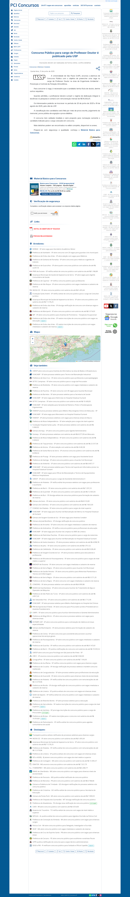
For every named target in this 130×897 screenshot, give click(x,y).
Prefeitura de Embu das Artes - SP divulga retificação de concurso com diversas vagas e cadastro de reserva (65, 306)
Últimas (16, 43)
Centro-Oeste (18, 40)
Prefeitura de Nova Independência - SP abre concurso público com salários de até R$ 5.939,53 (64, 439)
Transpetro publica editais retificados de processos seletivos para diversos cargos (63, 735)
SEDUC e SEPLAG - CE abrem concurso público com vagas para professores (111, 249)
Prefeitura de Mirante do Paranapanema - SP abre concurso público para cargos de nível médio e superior (66, 559)
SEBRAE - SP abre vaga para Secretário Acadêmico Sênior (54, 249)
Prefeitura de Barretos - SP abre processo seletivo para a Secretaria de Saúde (61, 394)
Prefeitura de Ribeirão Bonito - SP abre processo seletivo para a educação (60, 701)
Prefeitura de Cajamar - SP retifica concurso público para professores (59, 281)
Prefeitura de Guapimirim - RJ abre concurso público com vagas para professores (111, 75)
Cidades (16, 56)
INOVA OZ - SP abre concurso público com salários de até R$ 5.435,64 (59, 290)
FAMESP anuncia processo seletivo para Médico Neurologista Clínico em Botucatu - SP (65, 411)
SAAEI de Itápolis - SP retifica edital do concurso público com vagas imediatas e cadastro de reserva (66, 696)
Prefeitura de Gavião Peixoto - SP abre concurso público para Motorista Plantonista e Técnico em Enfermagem (65, 572)
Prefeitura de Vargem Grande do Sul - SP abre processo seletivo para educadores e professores (64, 554)
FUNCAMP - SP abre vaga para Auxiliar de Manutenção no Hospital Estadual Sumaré (65, 539)
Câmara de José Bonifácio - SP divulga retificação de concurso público (59, 521)
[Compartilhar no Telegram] (79, 144)
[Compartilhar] (98, 144)
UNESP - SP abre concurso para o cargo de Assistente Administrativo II (59, 479)
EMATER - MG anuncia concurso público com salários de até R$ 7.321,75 (60, 764)
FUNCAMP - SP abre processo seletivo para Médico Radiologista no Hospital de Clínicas (65, 603)
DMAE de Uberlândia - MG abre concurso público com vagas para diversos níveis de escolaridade (64, 772)
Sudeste (16, 27)
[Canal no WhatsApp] (90, 895)
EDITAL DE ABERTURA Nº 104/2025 (47, 229)
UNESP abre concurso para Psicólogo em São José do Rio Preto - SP (58, 652)
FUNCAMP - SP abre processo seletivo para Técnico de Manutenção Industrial (62, 374)
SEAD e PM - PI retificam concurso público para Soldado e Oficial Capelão (63, 845)
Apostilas (16, 13)
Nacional (16, 23)
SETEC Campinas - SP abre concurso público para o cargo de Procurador (60, 381)
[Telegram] (92, 895)
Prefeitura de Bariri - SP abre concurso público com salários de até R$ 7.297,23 (62, 488)
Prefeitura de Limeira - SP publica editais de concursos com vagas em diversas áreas (64, 691)
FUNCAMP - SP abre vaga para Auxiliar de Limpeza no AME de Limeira (59, 532)
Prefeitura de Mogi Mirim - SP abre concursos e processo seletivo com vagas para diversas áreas (63, 617)
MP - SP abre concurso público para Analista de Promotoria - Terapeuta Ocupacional (65, 315)
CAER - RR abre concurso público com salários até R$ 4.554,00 (56, 807)
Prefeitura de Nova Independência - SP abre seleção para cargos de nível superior (63, 421)
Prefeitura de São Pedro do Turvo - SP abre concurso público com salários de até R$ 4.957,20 (64, 595)
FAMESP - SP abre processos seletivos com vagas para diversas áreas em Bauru (62, 418)
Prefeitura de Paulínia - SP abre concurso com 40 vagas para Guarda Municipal (62, 391)
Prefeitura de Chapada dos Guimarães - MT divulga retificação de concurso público (64, 799)
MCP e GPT (17, 46)
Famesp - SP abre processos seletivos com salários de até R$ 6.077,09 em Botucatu (64, 434)
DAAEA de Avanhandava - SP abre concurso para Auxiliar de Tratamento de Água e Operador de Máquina (64, 589)
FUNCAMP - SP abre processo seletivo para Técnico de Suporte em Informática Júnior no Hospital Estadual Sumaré (66, 468)
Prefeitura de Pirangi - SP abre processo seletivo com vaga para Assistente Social (63, 456)
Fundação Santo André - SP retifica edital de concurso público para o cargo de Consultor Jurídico (66, 295)
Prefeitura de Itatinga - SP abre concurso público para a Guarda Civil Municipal (62, 460)
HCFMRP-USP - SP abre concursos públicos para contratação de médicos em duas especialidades (63, 623)
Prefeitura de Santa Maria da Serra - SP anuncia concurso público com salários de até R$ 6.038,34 (66, 452)
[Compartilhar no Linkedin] (83, 144)
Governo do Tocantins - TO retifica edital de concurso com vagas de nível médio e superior (63, 811)
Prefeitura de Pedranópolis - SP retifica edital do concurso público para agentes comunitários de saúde (63, 723)
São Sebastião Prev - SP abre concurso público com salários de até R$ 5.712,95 (62, 600)
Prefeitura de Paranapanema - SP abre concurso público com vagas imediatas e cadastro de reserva (66, 641)
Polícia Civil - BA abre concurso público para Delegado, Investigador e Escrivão (62, 825)
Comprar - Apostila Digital (51, 194)
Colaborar (17, 76)
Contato (16, 80)
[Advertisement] (49, 35)
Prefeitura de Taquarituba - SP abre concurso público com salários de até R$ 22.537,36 (65, 444)
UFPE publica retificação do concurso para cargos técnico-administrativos (60, 842)
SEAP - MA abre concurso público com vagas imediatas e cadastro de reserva (61, 829)
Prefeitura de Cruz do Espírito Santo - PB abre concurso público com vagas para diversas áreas (66, 833)
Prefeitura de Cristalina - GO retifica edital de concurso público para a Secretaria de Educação (64, 791)
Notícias (16, 17)
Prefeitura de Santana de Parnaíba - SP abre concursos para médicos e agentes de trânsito (63, 260)
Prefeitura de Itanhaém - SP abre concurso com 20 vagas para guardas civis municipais (65, 252)
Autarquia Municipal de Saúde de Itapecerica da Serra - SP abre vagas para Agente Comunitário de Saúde (64, 276)
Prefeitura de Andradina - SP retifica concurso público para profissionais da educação (65, 528)
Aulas (15, 70)
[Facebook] (96, 895)
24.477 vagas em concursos (51, 5)
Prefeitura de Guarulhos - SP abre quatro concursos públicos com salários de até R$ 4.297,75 (64, 266)
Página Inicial (18, 10)
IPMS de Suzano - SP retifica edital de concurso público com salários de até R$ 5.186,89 (65, 271)
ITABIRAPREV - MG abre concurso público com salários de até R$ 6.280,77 (60, 768)
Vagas (16, 60)
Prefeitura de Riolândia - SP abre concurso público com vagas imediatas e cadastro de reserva (65, 386)
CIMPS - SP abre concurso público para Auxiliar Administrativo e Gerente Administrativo (66, 612)
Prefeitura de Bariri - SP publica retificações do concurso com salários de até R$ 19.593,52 (66, 649)
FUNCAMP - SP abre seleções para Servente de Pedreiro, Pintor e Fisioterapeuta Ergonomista (62, 406)
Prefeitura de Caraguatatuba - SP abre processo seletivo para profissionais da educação (66, 672)
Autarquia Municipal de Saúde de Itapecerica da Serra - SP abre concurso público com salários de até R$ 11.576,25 (65, 300)
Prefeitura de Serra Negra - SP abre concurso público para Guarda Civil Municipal (63, 568)
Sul (15, 30)
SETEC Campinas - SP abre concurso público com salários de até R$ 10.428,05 (62, 401)
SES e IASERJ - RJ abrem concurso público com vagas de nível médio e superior (62, 757)
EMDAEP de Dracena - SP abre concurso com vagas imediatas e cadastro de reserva (64, 564)
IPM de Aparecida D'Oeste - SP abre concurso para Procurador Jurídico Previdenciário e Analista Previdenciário (65, 608)
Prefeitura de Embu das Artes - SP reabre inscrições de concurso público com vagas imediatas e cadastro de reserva (64, 325)
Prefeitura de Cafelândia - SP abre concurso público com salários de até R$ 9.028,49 (64, 549)
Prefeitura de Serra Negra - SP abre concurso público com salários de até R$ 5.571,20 (64, 577)
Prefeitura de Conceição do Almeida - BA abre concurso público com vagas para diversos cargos (66, 821)
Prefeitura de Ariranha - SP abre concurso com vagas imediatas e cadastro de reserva (65, 524)
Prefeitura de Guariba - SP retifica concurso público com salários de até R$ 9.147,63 (64, 645)
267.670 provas (87, 5)
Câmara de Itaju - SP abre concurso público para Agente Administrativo (59, 431)
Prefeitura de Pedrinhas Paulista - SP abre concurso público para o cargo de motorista (65, 535)
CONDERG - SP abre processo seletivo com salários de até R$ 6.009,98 (59, 584)
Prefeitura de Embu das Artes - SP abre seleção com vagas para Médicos (60, 256)
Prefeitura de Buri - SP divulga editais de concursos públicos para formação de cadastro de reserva (66, 496)
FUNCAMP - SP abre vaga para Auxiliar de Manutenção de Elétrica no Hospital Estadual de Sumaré (66, 513)
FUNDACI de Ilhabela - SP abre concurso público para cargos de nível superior (62, 508)
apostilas (67, 5)
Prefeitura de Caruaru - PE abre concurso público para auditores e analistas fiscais (64, 838)
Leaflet (79, 361)
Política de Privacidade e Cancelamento (40, 895)
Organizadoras (18, 73)
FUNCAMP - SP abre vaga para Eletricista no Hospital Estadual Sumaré (59, 398)
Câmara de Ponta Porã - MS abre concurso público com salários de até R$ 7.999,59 (64, 796)
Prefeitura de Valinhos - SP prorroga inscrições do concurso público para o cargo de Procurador (64, 711)
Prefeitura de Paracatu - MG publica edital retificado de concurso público (60, 777)
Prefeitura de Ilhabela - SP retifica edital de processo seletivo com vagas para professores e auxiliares (66, 483)
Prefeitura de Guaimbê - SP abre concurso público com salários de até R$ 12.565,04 (64, 492)
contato (97, 5)
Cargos (16, 53)
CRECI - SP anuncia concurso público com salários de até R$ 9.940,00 (58, 656)
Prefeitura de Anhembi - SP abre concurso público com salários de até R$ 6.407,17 (63, 463)
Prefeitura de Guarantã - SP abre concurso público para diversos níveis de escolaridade (65, 676)
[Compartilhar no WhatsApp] (74, 144)
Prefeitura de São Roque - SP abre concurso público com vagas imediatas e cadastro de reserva (65, 285)
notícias (76, 5)
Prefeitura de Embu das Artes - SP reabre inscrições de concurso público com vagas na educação (65, 319)
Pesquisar (76, 13)
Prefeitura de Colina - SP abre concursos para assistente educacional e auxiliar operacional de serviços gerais (62, 635)
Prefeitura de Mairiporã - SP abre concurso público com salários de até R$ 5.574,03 (64, 311)
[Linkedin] (94, 895)
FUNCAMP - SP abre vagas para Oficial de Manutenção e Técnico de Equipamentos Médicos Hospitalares (64, 474)
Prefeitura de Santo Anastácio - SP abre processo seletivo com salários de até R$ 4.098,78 (66, 542)
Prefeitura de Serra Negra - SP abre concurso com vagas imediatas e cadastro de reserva (66, 581)
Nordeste (16, 36)
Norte (15, 33)
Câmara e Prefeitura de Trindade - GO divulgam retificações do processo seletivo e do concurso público (65, 785)
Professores (17, 50)
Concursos (17, 20)
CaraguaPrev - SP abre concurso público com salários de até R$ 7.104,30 (60, 659)
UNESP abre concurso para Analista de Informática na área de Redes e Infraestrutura (65, 371)
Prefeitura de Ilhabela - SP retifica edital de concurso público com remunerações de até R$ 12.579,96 (65, 680)
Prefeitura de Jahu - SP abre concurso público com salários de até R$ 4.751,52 (62, 546)
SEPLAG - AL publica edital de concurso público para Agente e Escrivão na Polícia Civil (65, 816)
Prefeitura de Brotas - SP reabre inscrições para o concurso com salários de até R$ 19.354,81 (63, 717)
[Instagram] (100, 895)
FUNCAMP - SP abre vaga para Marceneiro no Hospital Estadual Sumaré (60, 414)
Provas (16, 66)
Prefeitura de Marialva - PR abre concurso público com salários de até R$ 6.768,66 (63, 781)
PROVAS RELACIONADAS (43, 236)
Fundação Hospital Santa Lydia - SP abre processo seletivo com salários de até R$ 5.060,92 (63, 426)
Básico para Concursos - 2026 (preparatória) (57, 183)
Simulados (17, 63)
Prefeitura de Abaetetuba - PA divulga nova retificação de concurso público (64, 803)
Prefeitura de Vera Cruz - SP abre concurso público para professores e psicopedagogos (65, 378)
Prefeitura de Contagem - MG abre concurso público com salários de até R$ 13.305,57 (65, 761)
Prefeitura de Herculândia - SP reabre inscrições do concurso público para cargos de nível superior (66, 705)
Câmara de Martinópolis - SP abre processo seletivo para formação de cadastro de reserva (64, 629)
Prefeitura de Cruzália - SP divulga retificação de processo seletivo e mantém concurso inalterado (65, 667)
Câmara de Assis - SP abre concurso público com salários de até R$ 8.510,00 (61, 501)
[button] (32, 338)
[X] (98, 895)
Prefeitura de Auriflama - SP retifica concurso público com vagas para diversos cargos (65, 663)
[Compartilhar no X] (93, 144)
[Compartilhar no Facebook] (88, 144)
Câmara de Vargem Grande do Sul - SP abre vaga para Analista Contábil (60, 517)
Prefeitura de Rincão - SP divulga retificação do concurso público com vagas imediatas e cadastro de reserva (66, 686)
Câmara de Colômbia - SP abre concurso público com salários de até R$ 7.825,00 (63, 505)
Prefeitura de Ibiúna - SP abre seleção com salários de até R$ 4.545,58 (59, 447)
